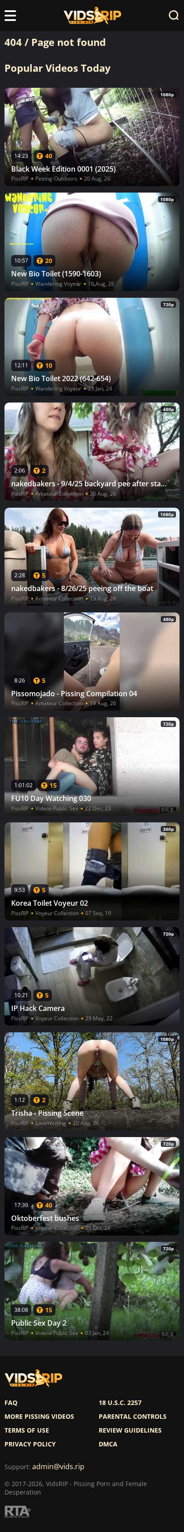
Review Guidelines (130, 1430)
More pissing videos (39, 1417)
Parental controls (133, 1417)
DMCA (108, 1444)
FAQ (10, 1403)
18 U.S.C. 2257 (120, 1403)
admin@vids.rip (58, 1466)
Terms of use (26, 1430)
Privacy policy (30, 1444)
